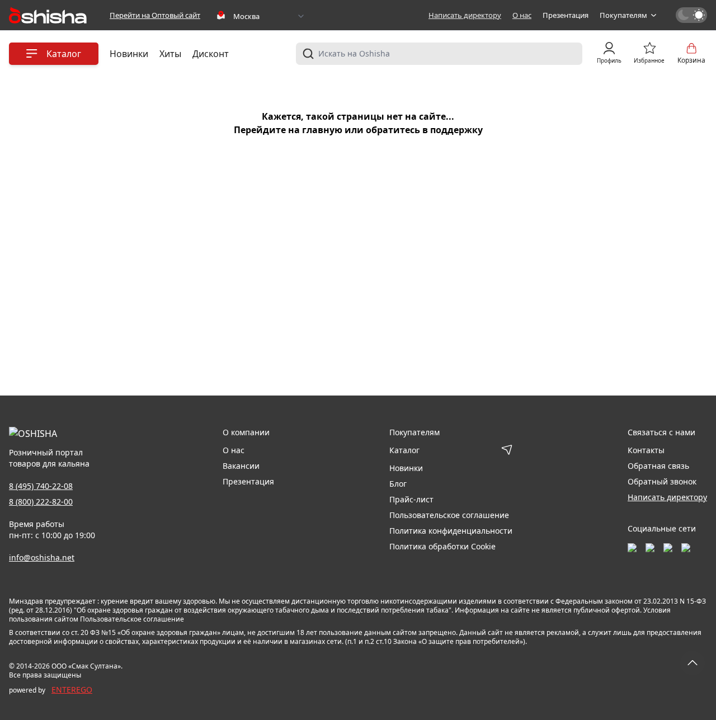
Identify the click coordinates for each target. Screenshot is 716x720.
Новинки (129, 54)
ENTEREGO (71, 689)
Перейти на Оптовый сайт (155, 15)
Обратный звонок (662, 481)
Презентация (565, 15)
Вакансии (241, 465)
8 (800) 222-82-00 (41, 501)
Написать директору (464, 15)
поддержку (456, 130)
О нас (521, 15)
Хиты (170, 54)
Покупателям (623, 15)
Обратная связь (658, 465)
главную (322, 130)
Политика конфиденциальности (450, 530)
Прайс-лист (411, 499)
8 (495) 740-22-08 (41, 486)
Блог (398, 483)
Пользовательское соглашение (449, 515)
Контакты (646, 450)
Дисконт (210, 54)
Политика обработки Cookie (442, 546)
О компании (246, 432)
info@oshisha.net (41, 557)
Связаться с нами (661, 432)
